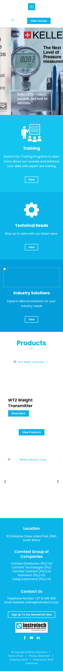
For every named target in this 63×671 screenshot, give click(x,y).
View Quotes (39, 21)
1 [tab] (28, 111)
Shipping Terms (19, 659)
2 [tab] (33, 111)
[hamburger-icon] (31, 6)
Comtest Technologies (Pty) (31, 567)
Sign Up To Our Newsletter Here (31, 614)
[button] (5, 481)
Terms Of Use (15, 656)
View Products (31, 432)
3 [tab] (38, 111)
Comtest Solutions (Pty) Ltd (31, 571)
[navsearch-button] (12, 21)
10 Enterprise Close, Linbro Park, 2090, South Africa (31, 538)
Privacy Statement (39, 656)
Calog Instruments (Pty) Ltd (31, 579)
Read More (18, 413)
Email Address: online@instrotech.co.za (31, 602)
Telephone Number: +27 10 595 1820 (31, 598)
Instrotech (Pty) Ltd (31, 575)
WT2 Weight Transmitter (20, 403)
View (31, 179)
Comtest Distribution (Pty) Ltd (31, 563)
